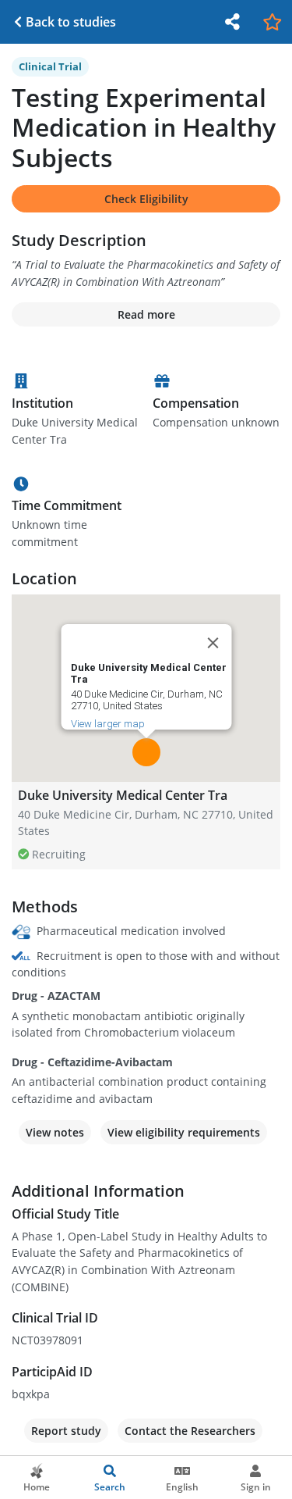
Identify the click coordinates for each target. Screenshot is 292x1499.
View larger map (107, 724)
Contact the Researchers (190, 1430)
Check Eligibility (146, 198)
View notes (55, 1132)
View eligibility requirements (183, 1132)
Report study (66, 1430)
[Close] (212, 643)
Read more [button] (146, 314)
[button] (146, 752)
